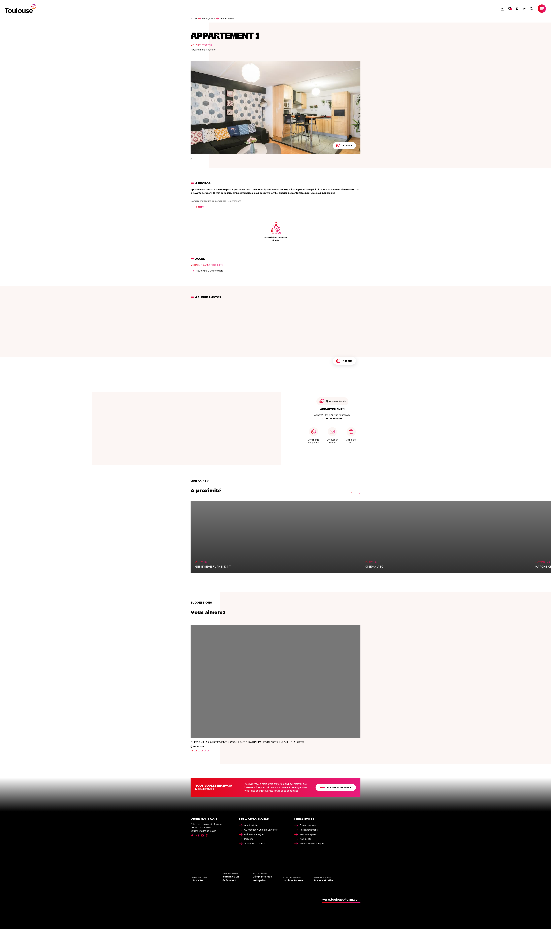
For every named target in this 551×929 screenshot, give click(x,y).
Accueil (194, 19)
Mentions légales (307, 834)
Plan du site (305, 839)
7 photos (347, 145)
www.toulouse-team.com (341, 899)
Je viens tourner (293, 880)
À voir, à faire (251, 825)
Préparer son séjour (254, 834)
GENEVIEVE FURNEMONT (213, 566)
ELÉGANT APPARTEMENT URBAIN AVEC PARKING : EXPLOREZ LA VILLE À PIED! (247, 742)
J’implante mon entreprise (262, 879)
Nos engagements (308, 830)
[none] (502, 8)
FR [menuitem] (502, 8)
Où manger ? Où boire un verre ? (261, 830)
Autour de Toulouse (254, 844)
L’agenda (248, 839)
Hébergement (208, 19)
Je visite (197, 880)
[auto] (524, 8)
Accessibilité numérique (311, 844)
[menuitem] (502, 8)
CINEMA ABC (374, 566)
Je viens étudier (323, 880)
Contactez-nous (307, 825)
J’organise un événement (231, 879)
